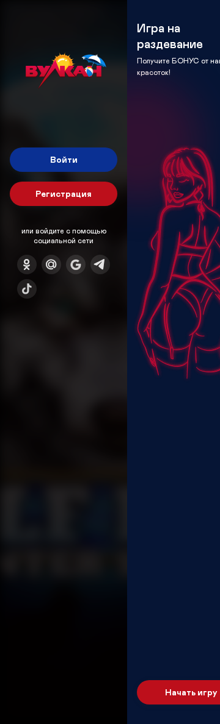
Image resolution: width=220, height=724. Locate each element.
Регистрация (63, 193)
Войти (64, 159)
